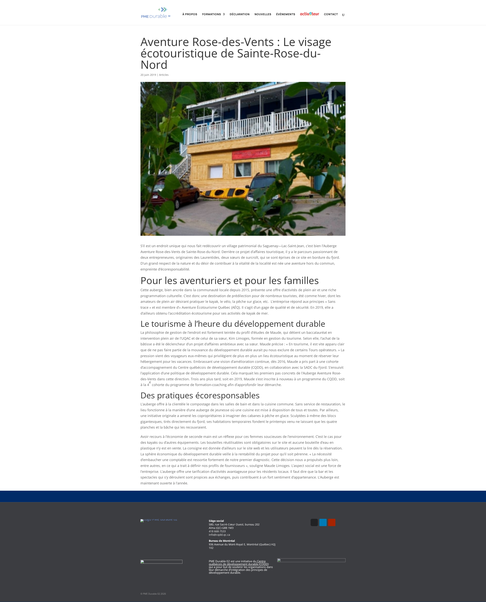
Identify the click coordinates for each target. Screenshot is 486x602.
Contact (331, 14)
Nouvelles (263, 14)
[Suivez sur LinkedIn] (323, 522)
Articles (164, 75)
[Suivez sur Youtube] (331, 522)
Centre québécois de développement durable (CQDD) (239, 562)
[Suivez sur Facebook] (314, 522)
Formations (211, 14)
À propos (189, 14)
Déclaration (240, 14)
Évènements (285, 14)
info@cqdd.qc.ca (219, 534)
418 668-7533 (217, 531)
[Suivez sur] (340, 522)
